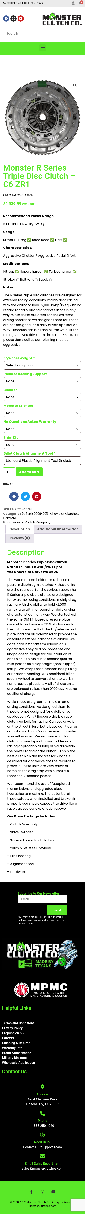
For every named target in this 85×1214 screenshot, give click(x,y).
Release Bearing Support (25, 374)
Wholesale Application (18, 1063)
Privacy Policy (12, 1028)
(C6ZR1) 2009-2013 (35, 514)
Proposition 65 (13, 1033)
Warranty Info (12, 1048)
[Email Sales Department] (42, 1156)
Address (42, 1094)
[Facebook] (6, 18)
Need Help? (42, 1142)
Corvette (9, 518)
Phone (42, 1121)
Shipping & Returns (16, 1043)
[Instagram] (13, 18)
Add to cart (29, 472)
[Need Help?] (42, 1134)
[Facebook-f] (31, 1191)
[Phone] (42, 1113)
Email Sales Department (42, 1164)
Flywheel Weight (19, 358)
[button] (42, 47)
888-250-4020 (33, 3)
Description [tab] (19, 529)
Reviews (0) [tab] (19, 538)
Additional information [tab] (58, 529)
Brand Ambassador (16, 1053)
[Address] (42, 1086)
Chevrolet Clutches (64, 514)
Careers (8, 1038)
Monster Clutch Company (31, 522)
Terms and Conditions (18, 1023)
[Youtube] (21, 18)
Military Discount (14, 1058)
